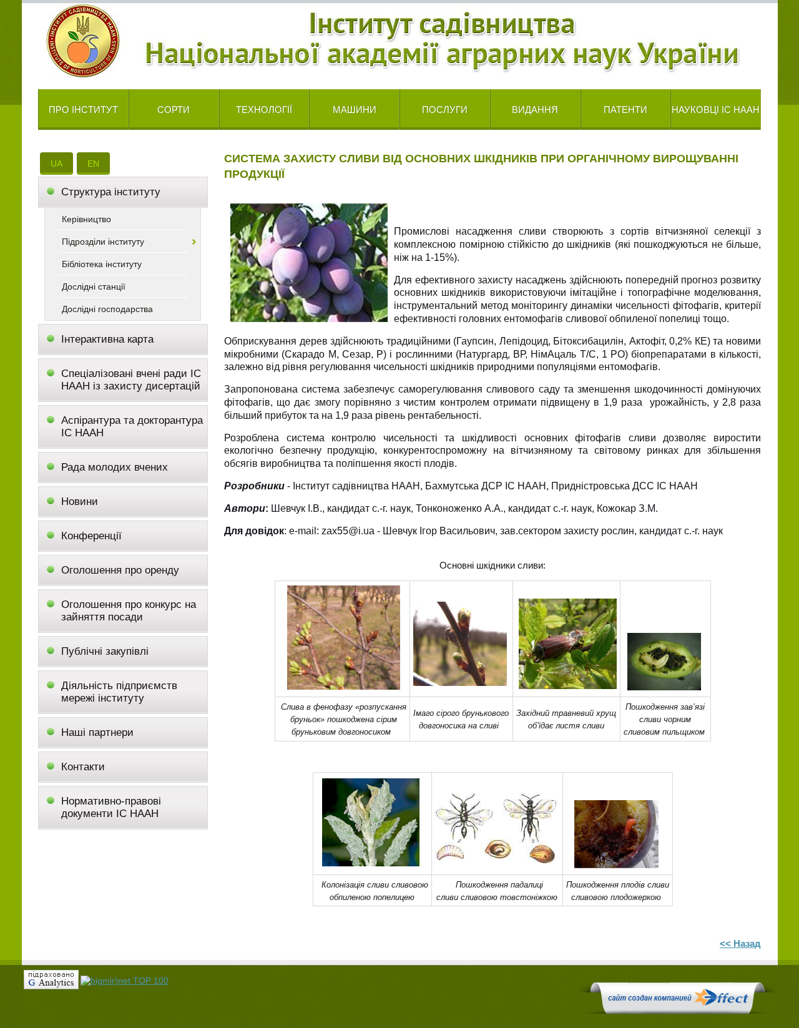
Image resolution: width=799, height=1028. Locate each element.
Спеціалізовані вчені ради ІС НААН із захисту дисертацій (131, 380)
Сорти (173, 109)
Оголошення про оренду (120, 570)
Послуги (445, 109)
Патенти (625, 109)
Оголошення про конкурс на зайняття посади (128, 611)
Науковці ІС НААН (716, 109)
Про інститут (83, 109)
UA (56, 164)
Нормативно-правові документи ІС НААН (111, 807)
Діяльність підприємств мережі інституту (119, 692)
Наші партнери (97, 732)
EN (93, 164)
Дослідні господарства (107, 309)
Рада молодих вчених (114, 467)
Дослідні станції (93, 286)
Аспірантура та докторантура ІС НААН (132, 426)
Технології (264, 109)
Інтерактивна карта (107, 339)
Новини (79, 501)
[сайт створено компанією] (677, 1011)
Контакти (83, 767)
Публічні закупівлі (105, 651)
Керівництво (86, 219)
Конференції (91, 536)
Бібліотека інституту (102, 264)
